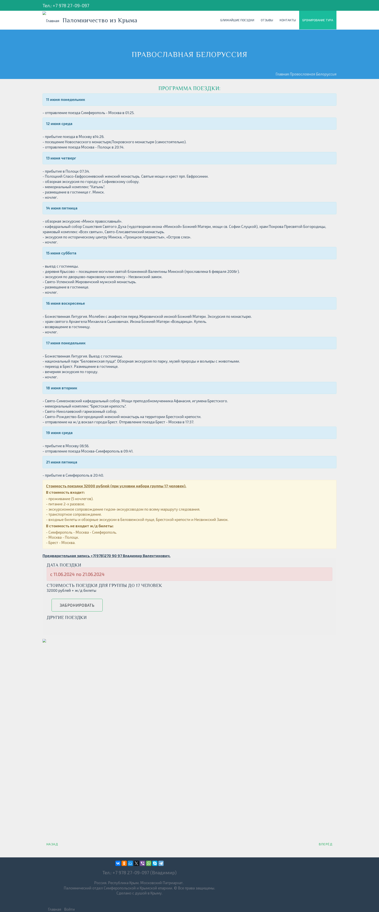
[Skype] (154, 863)
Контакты (288, 20)
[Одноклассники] (124, 863)
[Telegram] (161, 863)
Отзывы (267, 20)
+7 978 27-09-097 (131, 872)
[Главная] (53, 20)
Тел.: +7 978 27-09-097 (66, 5)
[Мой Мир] (130, 863)
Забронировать (77, 605)
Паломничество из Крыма (100, 20)
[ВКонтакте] (118, 863)
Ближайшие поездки (237, 20)
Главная (282, 74)
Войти (69, 909)
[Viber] (142, 863)
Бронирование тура (317, 20)
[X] (136, 863)
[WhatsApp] (148, 863)
